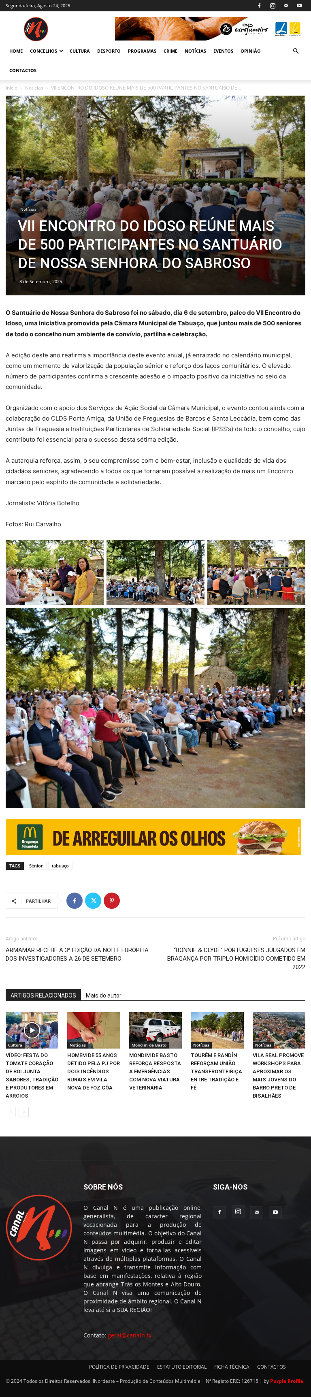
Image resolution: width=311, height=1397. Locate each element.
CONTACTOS (22, 70)
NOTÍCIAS (195, 51)
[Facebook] (259, 5)
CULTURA (80, 51)
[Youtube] (299, 5)
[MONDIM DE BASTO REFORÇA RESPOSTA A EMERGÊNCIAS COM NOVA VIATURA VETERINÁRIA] (155, 1030)
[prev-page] (11, 1112)
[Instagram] (272, 5)
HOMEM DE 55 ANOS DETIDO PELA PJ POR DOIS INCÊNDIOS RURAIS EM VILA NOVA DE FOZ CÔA (93, 1071)
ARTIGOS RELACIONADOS (43, 995)
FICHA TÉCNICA (231, 1366)
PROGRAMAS (142, 51)
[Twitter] (93, 901)
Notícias (34, 87)
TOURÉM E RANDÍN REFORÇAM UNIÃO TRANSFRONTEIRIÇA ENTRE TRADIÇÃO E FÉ (216, 1071)
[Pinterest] (112, 901)
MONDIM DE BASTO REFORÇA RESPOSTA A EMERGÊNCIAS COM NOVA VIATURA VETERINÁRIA (155, 1071)
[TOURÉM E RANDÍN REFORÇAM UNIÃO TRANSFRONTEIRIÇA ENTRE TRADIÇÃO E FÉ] (217, 1030)
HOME (16, 51)
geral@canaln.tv (129, 1335)
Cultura (15, 1045)
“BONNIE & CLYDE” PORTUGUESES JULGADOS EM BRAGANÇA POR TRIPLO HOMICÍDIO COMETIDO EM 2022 (236, 958)
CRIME (170, 51)
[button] (295, 51)
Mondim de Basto (149, 1045)
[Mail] (286, 5)
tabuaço (60, 866)
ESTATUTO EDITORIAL (182, 1366)
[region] (210, 29)
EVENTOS (223, 51)
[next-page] (24, 1112)
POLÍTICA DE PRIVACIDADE (119, 1366)
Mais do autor (103, 995)
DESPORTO (109, 51)
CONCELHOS (43, 51)
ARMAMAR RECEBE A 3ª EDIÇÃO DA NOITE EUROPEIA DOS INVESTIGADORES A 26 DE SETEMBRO (77, 954)
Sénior (36, 866)
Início (11, 87)
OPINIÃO (251, 51)
